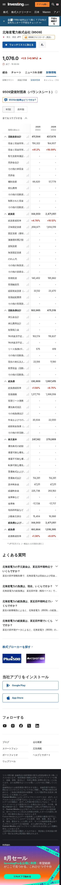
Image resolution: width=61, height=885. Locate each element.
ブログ (6, 742)
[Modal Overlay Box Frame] (29, 865)
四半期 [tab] (21, 109)
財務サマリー (8, 80)
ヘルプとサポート (42, 754)
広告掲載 (37, 748)
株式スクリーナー (21, 12)
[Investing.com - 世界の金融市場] (18, 4)
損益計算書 (22, 80)
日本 (36, 12)
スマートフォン (10, 748)
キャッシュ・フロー (52, 80)
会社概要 (37, 742)
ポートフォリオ (10, 754)
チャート (16, 72)
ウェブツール (9, 761)
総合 (5, 72)
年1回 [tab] (8, 109)
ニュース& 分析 (33, 72)
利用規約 (6, 845)
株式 (5, 12)
